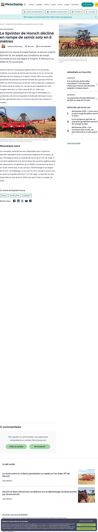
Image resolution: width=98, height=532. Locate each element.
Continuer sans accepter (86, 521)
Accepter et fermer (86, 525)
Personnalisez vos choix (86, 528)
